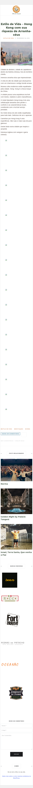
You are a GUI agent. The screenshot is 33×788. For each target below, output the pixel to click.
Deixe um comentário (10, 433)
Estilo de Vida (8, 38)
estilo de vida (7, 429)
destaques (19, 429)
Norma (4, 484)
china (28, 429)
